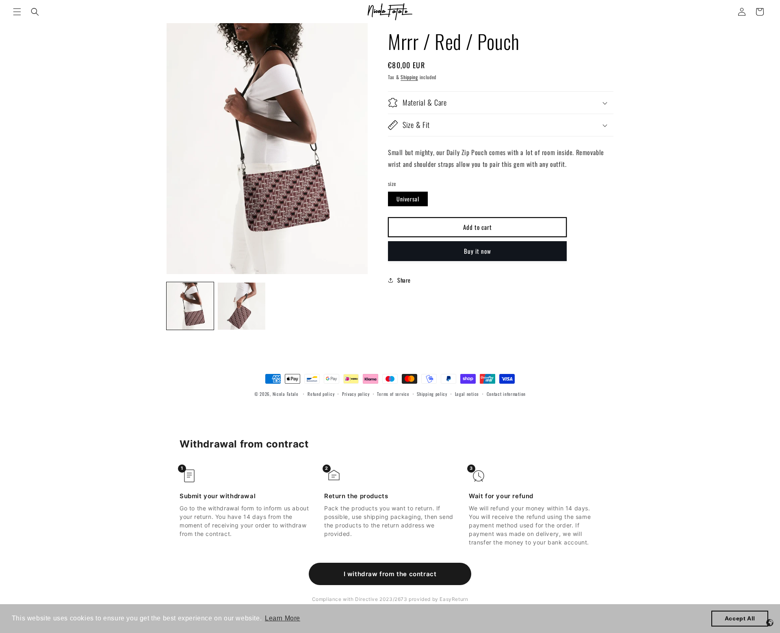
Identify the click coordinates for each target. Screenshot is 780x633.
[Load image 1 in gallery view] (190, 306)
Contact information (506, 394)
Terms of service (393, 394)
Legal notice (467, 394)
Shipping (409, 76)
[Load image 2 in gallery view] (241, 306)
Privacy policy (356, 394)
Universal (407, 198)
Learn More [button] (282, 618)
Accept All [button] (740, 618)
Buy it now (477, 251)
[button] (17, 12)
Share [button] (404, 280)
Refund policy (321, 394)
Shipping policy (432, 394)
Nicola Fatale (286, 394)
